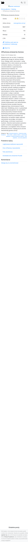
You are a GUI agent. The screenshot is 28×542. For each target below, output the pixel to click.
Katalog (13, 9)
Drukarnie (3, 134)
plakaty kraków (17, 134)
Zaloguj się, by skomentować (9, 163)
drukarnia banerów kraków (17, 136)
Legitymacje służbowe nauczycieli (13, 144)
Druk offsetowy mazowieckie (11, 148)
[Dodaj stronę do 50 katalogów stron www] (14, 6)
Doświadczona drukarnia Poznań (12, 155)
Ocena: (5, 18)
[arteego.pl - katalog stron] (2, 3)
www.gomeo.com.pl (19, 23)
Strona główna (5, 9)
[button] (22, 2)
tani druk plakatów (22, 137)
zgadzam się (4, 535)
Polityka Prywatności (9, 536)
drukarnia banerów (13, 133)
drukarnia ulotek (23, 133)
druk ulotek (10, 134)
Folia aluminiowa (7, 152)
